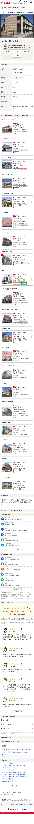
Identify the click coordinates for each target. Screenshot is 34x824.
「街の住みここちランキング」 (19, 618)
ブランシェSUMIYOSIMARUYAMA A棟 (13, 765)
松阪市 (18, 51)
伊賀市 (27, 51)
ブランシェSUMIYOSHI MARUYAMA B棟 (14, 776)
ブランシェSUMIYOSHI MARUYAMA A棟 (14, 774)
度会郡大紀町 (26, 752)
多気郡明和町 (17, 752)
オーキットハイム (7, 763)
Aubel (15, 779)
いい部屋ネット (5, 792)
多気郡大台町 (6, 754)
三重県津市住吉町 (18, 69)
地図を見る (19, 72)
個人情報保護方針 (20, 804)
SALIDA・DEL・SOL (8, 781)
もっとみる (16, 549)
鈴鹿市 (9, 752)
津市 (9, 51)
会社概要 (29, 804)
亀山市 (19, 749)
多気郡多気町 (26, 749)
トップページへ (18, 786)
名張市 (4, 752)
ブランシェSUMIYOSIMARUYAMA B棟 (13, 772)
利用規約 (12, 804)
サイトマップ (4, 804)
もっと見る (16, 711)
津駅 (18, 55)
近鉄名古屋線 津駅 (19, 106)
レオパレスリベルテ (8, 770)
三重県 (4, 746)
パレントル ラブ (7, 779)
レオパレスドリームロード (10, 767)
